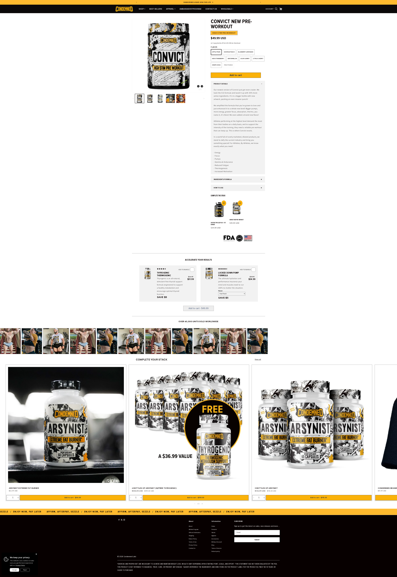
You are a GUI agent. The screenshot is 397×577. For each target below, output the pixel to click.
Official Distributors (194, 532)
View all (258, 359)
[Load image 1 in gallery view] (139, 98)
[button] (276, 8)
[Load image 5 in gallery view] (170, 98)
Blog (213, 545)
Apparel (214, 536)
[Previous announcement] (136, 2)
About (190, 526)
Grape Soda (216, 65)
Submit (257, 540)
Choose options (240, 203)
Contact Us (192, 548)
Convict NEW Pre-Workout (237, 220)
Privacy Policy (193, 545)
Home (213, 526)
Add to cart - (199, 308)
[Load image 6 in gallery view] (180, 98)
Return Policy (193, 539)
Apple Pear (216, 52)
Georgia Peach (229, 52)
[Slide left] (198, 86)
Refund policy (216, 551)
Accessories (215, 539)
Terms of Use (193, 542)
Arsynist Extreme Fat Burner (24, 488)
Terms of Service (217, 548)
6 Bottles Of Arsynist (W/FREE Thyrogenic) (154, 488)
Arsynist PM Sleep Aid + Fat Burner (218, 224)
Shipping (191, 536)
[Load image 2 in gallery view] (149, 98)
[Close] (36, 554)
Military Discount (217, 542)
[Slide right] (202, 86)
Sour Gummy (244, 58)
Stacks (213, 532)
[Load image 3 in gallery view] (160, 98)
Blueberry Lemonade (245, 52)
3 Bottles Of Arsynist (266, 488)
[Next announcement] (260, 2)
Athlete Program (193, 529)
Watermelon (232, 58)
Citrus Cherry (258, 58)
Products (214, 529)
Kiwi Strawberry (218, 58)
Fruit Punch (229, 66)
